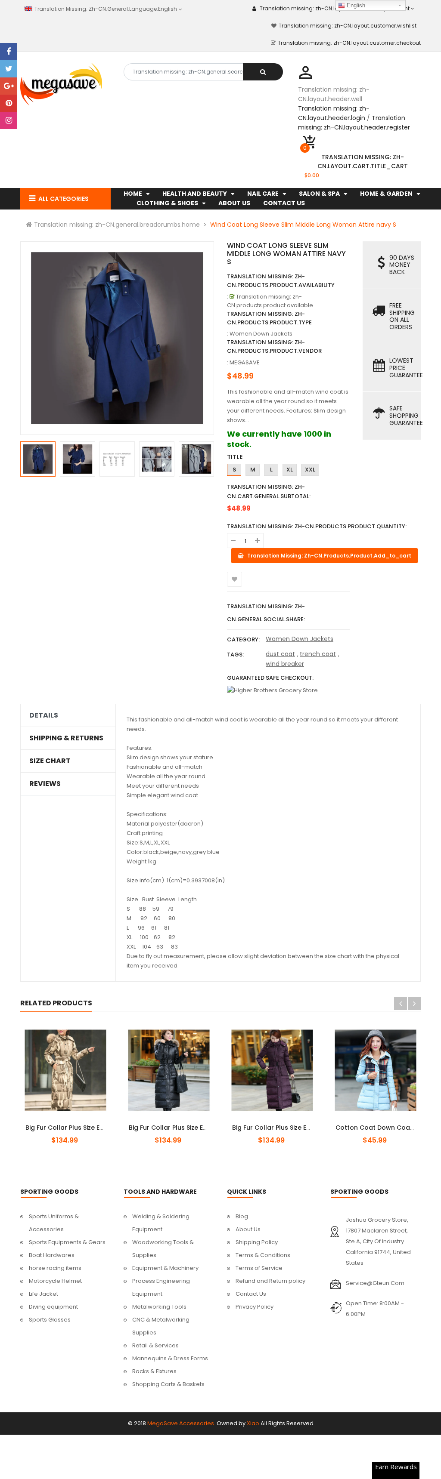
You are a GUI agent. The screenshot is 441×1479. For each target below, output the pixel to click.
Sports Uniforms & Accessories (54, 1222)
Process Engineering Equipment (161, 1287)
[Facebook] (8, 51)
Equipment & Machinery (165, 1268)
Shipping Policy (257, 1242)
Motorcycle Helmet (55, 1281)
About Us (248, 1229)
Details (43, 715)
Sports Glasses (50, 1320)
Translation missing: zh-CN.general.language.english (104, 8)
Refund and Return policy (270, 1281)
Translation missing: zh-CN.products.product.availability (281, 280)
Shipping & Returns (66, 738)
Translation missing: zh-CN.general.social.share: (266, 612)
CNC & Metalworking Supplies (160, 1326)
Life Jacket (43, 1294)
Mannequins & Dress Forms (170, 1358)
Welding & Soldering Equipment (160, 1222)
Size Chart (50, 761)
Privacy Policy (254, 1307)
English (355, 5)
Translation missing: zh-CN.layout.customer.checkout (349, 42)
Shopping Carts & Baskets (168, 1384)
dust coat (280, 654)
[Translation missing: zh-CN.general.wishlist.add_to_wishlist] (234, 579)
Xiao (253, 1423)
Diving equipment (53, 1307)
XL (289, 469)
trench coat (318, 654)
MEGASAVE (245, 362)
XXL (310, 469)
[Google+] (8, 86)
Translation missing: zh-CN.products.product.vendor (274, 346)
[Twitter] (8, 68)
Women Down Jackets (299, 639)
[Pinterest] (8, 103)
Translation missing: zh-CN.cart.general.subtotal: (269, 491)
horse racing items (55, 1268)
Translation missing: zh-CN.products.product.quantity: (317, 526)
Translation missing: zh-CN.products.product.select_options (75, 1123)
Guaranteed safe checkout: (270, 678)
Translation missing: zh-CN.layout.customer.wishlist (347, 25)
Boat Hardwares (52, 1255)
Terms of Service (259, 1268)
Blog (242, 1216)
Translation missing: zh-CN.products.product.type (269, 318)
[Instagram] (8, 120)
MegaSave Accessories (180, 1423)
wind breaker (285, 663)
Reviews (45, 784)
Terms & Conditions (263, 1255)
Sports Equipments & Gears (67, 1242)
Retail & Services (155, 1345)
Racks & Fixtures (154, 1371)
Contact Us (251, 1294)
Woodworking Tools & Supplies (163, 1248)
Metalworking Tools (159, 1307)
